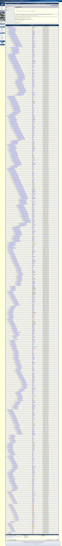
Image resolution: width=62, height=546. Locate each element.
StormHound (33, 46)
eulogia (33, 391)
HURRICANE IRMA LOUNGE (10, 26)
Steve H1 (33, 121)
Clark (15, 536)
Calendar (44, 3)
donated (28, 542)
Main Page (2, 6)
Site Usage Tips (2, 36)
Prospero (33, 109)
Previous (52, 5)
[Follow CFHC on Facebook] (2, 42)
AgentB (33, 108)
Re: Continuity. (15, 338)
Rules (42, 3)
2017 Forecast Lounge (11, 5)
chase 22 (33, 38)
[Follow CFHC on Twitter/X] (2, 43)
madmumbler (33, 340)
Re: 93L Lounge (9, 523)
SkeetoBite (21, 536)
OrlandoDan (33, 66)
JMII (32, 28)
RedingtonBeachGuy (17, 536)
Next (56, 5)
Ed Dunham (10, 536)
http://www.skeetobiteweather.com (39, 14)
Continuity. (15, 337)
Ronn (32, 125)
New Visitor (4, 1)
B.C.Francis (33, 126)
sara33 (33, 92)
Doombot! (33, 226)
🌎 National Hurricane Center (2, 44)
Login (1, 1)
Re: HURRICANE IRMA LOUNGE (11, 27)
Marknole (33, 80)
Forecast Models (2, 29)
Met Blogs (2, 8)
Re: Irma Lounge (9, 491)
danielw (14, 536)
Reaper (33, 492)
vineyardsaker (33, 299)
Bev (32, 456)
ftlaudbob (33, 172)
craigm (33, 217)
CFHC (8, 536)
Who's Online (38, 3)
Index (54, 5)
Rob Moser (33, 190)
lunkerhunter (33, 282)
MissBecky (33, 79)
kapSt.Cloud (33, 272)
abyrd (32, 153)
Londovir (33, 81)
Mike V (33, 465)
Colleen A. (12, 536)
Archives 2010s (7, 5)
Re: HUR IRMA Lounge (10, 249)
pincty (33, 65)
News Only (2, 7)
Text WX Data (2, 37)
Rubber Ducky (33, 201)
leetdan (33, 285)
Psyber (33, 481)
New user (36, 3)
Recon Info (2, 30)
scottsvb (33, 52)
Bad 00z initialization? (10, 246)
